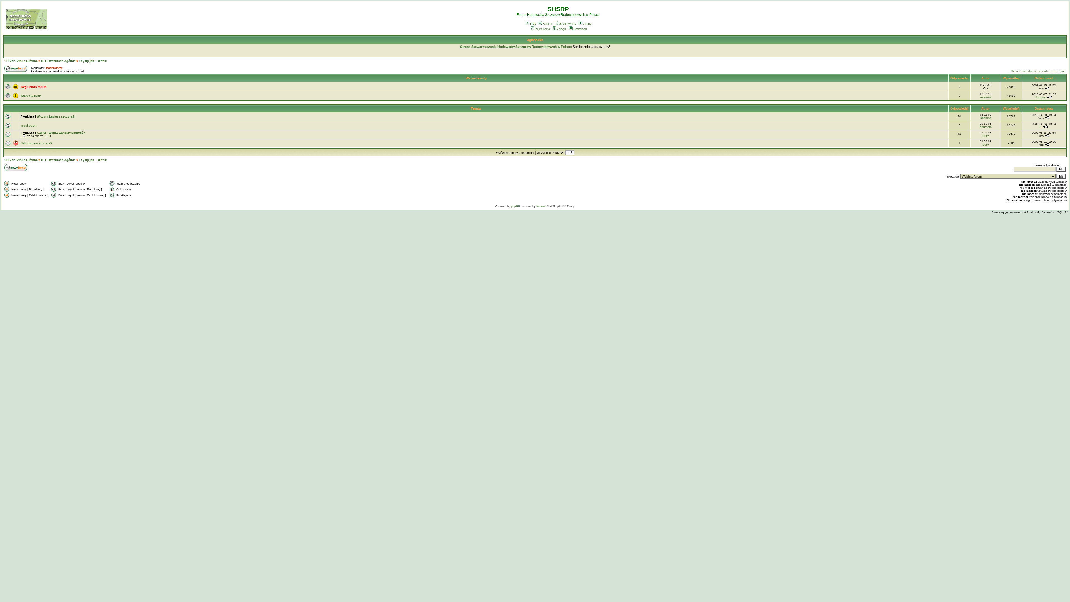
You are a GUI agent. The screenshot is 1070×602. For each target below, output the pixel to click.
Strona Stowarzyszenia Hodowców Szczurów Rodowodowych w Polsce (516, 47)
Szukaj (547, 23)
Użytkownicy (567, 23)
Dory (985, 135)
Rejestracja (542, 29)
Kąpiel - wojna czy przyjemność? (61, 132)
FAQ (533, 23)
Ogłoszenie (535, 40)
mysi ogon (29, 125)
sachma (985, 118)
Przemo (541, 206)
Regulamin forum (34, 87)
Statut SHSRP (31, 96)
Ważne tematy (476, 78)
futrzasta (986, 126)
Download (580, 29)
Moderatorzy (54, 67)
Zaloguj (561, 29)
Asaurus (985, 97)
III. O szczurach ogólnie (58, 61)
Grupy (587, 23)
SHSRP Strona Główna (21, 61)
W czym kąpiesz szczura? (55, 116)
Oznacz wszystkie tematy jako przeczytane (1038, 70)
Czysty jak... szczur (93, 61)
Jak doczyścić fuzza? (36, 143)
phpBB (515, 206)
